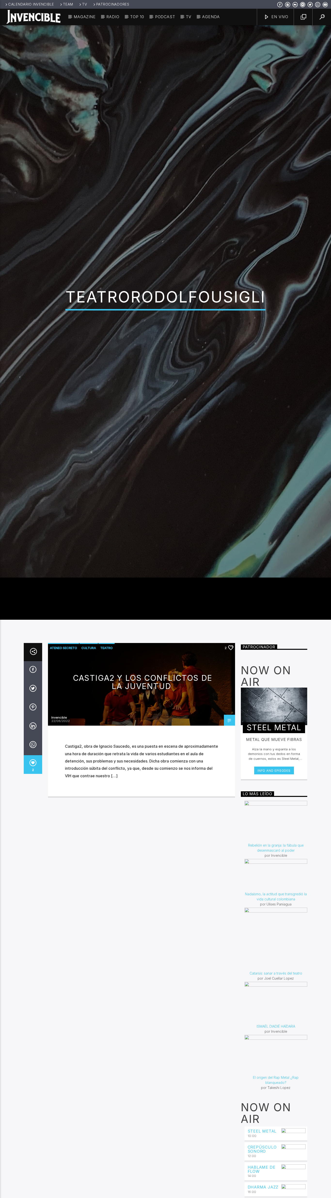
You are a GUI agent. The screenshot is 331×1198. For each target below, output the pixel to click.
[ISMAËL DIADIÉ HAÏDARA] (275, 1066)
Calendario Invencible (31, 4)
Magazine (84, 16)
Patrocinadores (112, 4)
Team (68, 4)
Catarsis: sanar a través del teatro (276, 1036)
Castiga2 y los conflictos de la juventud (142, 745)
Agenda (211, 16)
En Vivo (279, 16)
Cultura (88, 711)
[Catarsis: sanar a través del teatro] (275, 1002)
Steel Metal (262, 1194)
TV (84, 4)
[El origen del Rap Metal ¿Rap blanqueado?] (275, 1118)
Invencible (59, 781)
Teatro (106, 711)
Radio (112, 16)
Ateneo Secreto (63, 711)
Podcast (165, 16)
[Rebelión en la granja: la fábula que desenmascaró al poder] (275, 885)
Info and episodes (274, 834)
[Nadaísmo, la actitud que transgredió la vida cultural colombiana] (275, 938)
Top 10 (137, 16)
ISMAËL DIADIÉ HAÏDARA (276, 1089)
